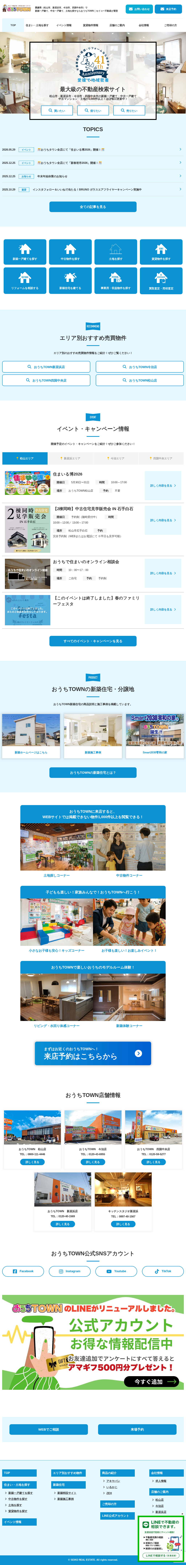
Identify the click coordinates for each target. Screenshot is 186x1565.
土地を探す (15, 1505)
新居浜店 (160, 1511)
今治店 (159, 1505)
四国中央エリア (162, 458)
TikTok (166, 1271)
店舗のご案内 (117, 25)
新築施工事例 (65, 1498)
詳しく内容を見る (161, 485)
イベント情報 (64, 25)
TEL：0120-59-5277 (153, 1154)
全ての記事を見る (93, 207)
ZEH (109, 1493)
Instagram (73, 1271)
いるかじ (111, 1487)
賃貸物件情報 (90, 25)
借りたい (95, 110)
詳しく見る (32, 1162)
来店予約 (171, 9)
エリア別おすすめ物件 (67, 1472)
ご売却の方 (170, 25)
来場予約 (137, 1429)
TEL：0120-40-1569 (63, 1216)
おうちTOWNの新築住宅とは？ (93, 772)
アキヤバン (113, 1480)
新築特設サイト (66, 1492)
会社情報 (144, 25)
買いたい (59, 110)
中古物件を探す (17, 1498)
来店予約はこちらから (81, 1053)
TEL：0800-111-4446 (32, 1154)
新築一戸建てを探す (20, 1492)
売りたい (131, 110)
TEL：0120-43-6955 (93, 1154)
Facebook (26, 1271)
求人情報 (160, 1480)
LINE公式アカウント (115, 1515)
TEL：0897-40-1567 (123, 1216)
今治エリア (117, 458)
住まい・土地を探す (37, 25)
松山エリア (27, 458)
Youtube (120, 1271)
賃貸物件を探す (17, 1511)
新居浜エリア (72, 458)
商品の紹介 (109, 1472)
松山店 (159, 1499)
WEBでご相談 (48, 1429)
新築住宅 (59, 1484)
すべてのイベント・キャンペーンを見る (93, 641)
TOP (13, 25)
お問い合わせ (142, 9)
